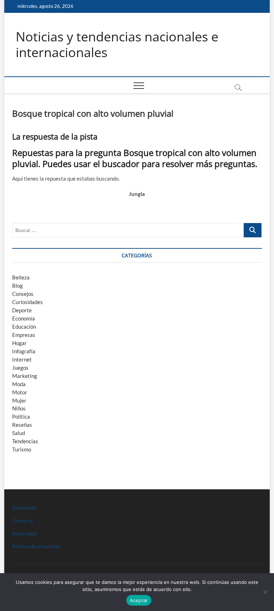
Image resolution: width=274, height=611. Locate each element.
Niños (19, 408)
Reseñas (22, 424)
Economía (23, 318)
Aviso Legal (24, 533)
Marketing (24, 376)
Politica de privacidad (36, 546)
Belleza (21, 277)
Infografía (23, 351)
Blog (17, 285)
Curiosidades (27, 302)
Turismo (21, 449)
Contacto (22, 520)
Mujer (19, 400)
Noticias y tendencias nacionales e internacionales (117, 44)
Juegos (20, 367)
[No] (265, 592)
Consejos (23, 294)
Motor (19, 392)
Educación (24, 326)
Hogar (19, 343)
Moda (19, 384)
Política (21, 416)
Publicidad (24, 508)
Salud (18, 433)
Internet (22, 359)
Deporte (22, 310)
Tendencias (25, 441)
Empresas (23, 335)
